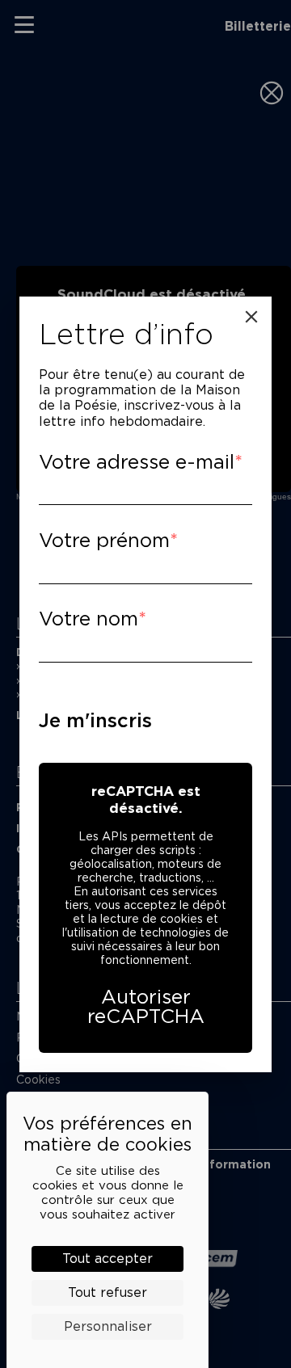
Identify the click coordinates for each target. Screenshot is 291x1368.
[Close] (251, 317)
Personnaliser (108, 1326)
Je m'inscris (95, 720)
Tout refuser (107, 1292)
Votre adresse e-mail (136, 462)
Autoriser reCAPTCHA (146, 1006)
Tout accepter (107, 1258)
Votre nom (88, 618)
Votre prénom (104, 540)
